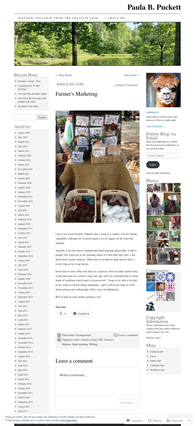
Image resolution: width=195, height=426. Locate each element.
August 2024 (24, 132)
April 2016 (23, 269)
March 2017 (23, 242)
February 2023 (24, 155)
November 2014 (25, 342)
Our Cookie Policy (69, 420)
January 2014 (24, 388)
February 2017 (24, 246)
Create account (156, 351)
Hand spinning (80, 344)
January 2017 (24, 251)
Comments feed (157, 365)
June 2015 (22, 310)
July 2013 (22, 410)
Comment (126, 402)
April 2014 (23, 374)
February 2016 (24, 274)
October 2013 (24, 397)
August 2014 (24, 356)
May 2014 (22, 369)
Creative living (89, 339)
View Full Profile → (155, 126)
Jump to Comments (126, 85)
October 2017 (24, 232)
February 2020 (24, 182)
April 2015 (23, 319)
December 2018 (25, 196)
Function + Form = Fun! (29, 81)
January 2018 (24, 223)
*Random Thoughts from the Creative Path (58, 17)
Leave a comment (128, 335)
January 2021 (24, 178)
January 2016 (24, 278)
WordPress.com (157, 369)
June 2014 (22, 365)
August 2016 (24, 260)
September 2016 (25, 255)
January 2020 (24, 187)
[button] (149, 188)
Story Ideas (132, 75)
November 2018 (25, 201)
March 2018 (23, 214)
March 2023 (23, 150)
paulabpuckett (152, 112)
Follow (153, 164)
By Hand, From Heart (28, 106)
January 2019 (24, 191)
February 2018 (24, 219)
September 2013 (25, 401)
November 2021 (25, 169)
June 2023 (22, 146)
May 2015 (22, 315)
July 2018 (22, 210)
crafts (76, 339)
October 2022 (24, 159)
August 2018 (24, 205)
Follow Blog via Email (161, 136)
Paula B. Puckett (154, 6)
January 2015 (24, 333)
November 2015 (25, 287)
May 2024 (22, 137)
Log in (153, 356)
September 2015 (25, 296)
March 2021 (23, 173)
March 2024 (23, 141)
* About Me (115, 17)
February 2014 (24, 383)
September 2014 (25, 351)
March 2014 (23, 379)
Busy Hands (64, 75)
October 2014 (24, 347)
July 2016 (22, 264)
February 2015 (24, 328)
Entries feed (155, 360)
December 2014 (25, 337)
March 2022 (23, 164)
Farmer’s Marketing (77, 93)
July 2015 (22, 306)
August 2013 (24, 406)
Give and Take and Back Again (32, 93)
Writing (93, 344)
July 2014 (22, 360)
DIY (100, 339)
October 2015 (24, 292)
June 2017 (22, 237)
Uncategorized (83, 335)
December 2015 (25, 283)
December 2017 (25, 228)
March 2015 (23, 324)
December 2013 (25, 392)
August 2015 (24, 301)
